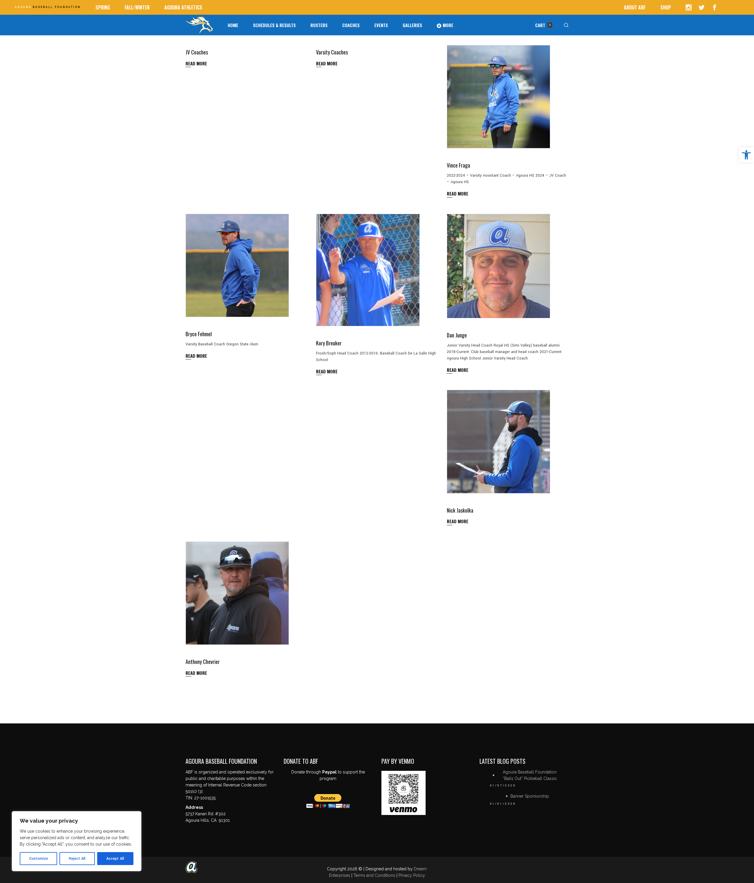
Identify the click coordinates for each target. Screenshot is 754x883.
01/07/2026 (503, 785)
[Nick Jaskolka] (498, 441)
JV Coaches (197, 52)
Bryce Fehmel (199, 334)
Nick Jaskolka (460, 510)
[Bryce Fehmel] (237, 265)
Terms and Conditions (374, 875)
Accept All (115, 858)
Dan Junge (457, 335)
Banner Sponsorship (529, 796)
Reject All (77, 858)
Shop (665, 7)
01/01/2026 (503, 804)
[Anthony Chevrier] (237, 593)
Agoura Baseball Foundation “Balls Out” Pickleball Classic (530, 775)
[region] (76, 841)
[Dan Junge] (498, 266)
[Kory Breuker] (367, 270)
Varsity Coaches (332, 52)
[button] (746, 155)
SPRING (102, 7)
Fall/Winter (137, 7)
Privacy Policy (412, 875)
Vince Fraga (458, 165)
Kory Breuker (329, 343)
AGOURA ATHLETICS (183, 7)
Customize (38, 858)
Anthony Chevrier (203, 661)
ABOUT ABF (635, 7)
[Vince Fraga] (498, 96)
